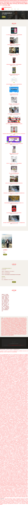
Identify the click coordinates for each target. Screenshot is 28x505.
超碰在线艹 (21, 403)
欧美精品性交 (20, 375)
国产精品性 (15, 354)
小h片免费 (16, 383)
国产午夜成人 (23, 383)
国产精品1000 (25, 438)
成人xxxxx (6, 446)
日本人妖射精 (15, 413)
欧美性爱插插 (11, 374)
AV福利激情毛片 (6, 468)
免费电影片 (8, 401)
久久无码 (6, 466)
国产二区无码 (3, 467)
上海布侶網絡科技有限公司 (7, 268)
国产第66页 (25, 419)
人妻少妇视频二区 (8, 414)
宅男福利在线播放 (20, 443)
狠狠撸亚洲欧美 (22, 359)
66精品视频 (5, 425)
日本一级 (8, 441)
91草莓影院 (18, 374)
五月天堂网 (14, 478)
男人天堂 (4, 436)
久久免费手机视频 (19, 357)
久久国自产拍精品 (8, 395)
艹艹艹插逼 (9, 412)
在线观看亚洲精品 (25, 401)
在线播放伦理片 (18, 499)
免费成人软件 (17, 417)
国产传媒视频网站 (11, 441)
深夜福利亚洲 (7, 455)
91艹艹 (16, 381)
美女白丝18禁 (11, 456)
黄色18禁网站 (8, 418)
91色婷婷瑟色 (11, 397)
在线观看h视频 (12, 356)
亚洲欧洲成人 (9, 373)
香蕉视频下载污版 (25, 444)
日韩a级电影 (24, 447)
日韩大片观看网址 (19, 393)
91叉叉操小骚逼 (14, 455)
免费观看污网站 (15, 441)
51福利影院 (5, 463)
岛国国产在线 (3, 456)
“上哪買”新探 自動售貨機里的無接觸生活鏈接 (14, 74)
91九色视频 (20, 370)
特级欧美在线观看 (9, 381)
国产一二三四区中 (19, 503)
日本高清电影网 (10, 391)
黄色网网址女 (9, 396)
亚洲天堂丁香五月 (21, 416)
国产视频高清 (20, 377)
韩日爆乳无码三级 (5, 382)
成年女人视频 (18, 359)
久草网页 (16, 422)
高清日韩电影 (10, 461)
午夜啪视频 (24, 466)
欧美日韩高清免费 (11, 443)
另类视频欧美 (9, 436)
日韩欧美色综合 (26, 440)
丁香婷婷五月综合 (7, 403)
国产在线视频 (1, 424)
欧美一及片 (20, 460)
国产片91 (23, 400)
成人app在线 (17, 378)
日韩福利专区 (4, 459)
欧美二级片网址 (14, 457)
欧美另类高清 (3, 502)
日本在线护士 (24, 403)
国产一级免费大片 (13, 399)
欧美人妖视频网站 (10, 442)
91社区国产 (8, 355)
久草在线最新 (21, 435)
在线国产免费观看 (24, 501)
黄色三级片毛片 (5, 401)
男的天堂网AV (23, 404)
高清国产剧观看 (4, 414)
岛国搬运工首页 (9, 424)
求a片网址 (16, 392)
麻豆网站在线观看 (25, 415)
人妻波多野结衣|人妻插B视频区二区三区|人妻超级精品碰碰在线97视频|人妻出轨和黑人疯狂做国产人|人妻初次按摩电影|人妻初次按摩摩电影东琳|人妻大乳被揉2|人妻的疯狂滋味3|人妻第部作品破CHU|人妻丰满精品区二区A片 (14, 493)
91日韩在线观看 (7, 467)
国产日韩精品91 (23, 371)
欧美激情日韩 (22, 425)
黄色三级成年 (7, 416)
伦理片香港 (22, 464)
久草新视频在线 (11, 420)
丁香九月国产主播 (5, 464)
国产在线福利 (19, 467)
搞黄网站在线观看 (12, 423)
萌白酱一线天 (14, 445)
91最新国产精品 (22, 397)
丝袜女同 (16, 424)
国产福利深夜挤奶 (3, 500)
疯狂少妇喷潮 (6, 444)
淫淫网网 (2, 400)
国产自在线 (6, 419)
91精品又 (27, 463)
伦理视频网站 (5, 418)
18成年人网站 (6, 391)
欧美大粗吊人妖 (4, 455)
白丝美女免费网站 (23, 360)
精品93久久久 (12, 413)
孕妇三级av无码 (22, 440)
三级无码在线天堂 (10, 439)
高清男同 (11, 477)
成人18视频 (18, 455)
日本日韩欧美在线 (3, 462)
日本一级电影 (13, 422)
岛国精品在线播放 (15, 476)
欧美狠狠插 (23, 421)
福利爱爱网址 (5, 424)
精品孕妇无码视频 (24, 412)
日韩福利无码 (8, 458)
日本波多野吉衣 (5, 422)
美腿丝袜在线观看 (22, 445)
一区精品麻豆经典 (21, 380)
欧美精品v (14, 498)
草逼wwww (23, 455)
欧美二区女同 (8, 459)
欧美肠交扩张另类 (6, 405)
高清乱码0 (12, 395)
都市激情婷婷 (4, 398)
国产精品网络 (9, 466)
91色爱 (11, 446)
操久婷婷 (26, 400)
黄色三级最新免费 (2, 465)
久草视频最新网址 (13, 396)
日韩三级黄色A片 (18, 395)
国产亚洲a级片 (24, 503)
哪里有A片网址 (20, 437)
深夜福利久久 (11, 498)
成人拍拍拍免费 (12, 393)
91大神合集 (8, 393)
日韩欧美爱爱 (11, 401)
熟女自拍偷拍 (4, 420)
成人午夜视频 (1, 418)
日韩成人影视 (16, 375)
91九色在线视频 (2, 439)
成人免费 (26, 418)
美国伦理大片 (21, 354)
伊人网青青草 (25, 398)
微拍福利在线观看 (5, 354)
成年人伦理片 (7, 461)
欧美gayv (23, 372)
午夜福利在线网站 (18, 398)
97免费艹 (18, 422)
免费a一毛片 (2, 405)
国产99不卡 (2, 425)
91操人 (20, 502)
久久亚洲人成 (21, 396)
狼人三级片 (8, 477)
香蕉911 (16, 360)
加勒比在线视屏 (24, 446)
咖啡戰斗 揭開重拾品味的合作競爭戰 (14, 153)
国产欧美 (14, 395)
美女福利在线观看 (16, 464)
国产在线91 (23, 402)
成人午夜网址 (13, 426)
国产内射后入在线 (20, 456)
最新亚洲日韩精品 (11, 405)
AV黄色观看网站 (17, 382)
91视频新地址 (19, 466)
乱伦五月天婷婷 (18, 445)
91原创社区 (19, 418)
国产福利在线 (6, 375)
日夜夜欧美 (16, 400)
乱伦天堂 (16, 463)
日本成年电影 (15, 503)
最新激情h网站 (19, 441)
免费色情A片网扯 (16, 423)
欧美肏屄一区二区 (11, 444)
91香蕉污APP (4, 447)
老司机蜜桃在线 (24, 381)
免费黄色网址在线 (19, 405)
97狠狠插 (21, 444)
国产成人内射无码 (11, 358)
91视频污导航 (24, 443)
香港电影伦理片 (5, 404)
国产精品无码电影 (5, 361)
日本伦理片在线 (6, 439)
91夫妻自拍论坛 (6, 499)
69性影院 (2, 372)
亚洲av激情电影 (17, 414)
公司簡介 (5, 254)
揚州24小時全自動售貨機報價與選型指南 (14, 173)
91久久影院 (10, 375)
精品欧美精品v (7, 457)
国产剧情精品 (20, 358)
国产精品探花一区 (9, 425)
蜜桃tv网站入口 (22, 419)
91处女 (23, 398)
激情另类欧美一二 (15, 440)
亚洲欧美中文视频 (22, 477)
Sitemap (23, 345)
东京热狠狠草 (15, 397)
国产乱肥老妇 (3, 442)
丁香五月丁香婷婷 (23, 463)
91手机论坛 (15, 466)
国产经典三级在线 (2, 403)
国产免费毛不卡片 (3, 466)
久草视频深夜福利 (18, 442)
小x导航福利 (15, 459)
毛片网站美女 (2, 468)
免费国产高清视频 (13, 465)
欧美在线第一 (23, 500)
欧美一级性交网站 (9, 501)
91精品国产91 (7, 398)
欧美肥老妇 (18, 446)
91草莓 (17, 465)
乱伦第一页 (26, 413)
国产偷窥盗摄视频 (23, 361)
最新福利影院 (6, 442)
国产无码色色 (13, 421)
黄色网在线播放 (10, 468)
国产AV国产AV (4, 359)
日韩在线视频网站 (8, 502)
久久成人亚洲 (14, 439)
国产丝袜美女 (25, 374)
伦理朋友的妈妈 (13, 424)
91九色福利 (2, 438)
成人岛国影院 (13, 435)
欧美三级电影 (26, 457)
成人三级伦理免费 (24, 358)
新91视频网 (24, 382)
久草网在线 (18, 381)
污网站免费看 (5, 381)
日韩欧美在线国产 (21, 382)
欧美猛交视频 (1, 377)
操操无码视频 (24, 436)
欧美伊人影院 (2, 396)
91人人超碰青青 (7, 456)
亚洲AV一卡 (4, 423)
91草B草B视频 (6, 376)
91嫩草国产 (6, 465)
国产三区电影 (16, 456)
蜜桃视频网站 (24, 423)
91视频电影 (8, 370)
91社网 (24, 416)
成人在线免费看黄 (20, 436)
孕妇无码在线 (12, 466)
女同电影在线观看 (25, 476)
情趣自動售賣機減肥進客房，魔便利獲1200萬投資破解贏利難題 (14, 84)
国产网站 (1, 394)
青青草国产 (20, 426)
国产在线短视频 (19, 463)
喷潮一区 (6, 426)
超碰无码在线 (7, 443)
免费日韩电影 (13, 375)
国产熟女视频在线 (22, 413)
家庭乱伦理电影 (3, 376)
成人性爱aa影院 (7, 374)
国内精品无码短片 (22, 376)
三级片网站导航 (17, 478)
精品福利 (18, 447)
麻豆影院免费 (17, 462)
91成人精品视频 (8, 362)
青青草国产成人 (13, 372)
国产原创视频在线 (16, 377)
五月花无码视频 (17, 426)
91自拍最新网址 (9, 372)
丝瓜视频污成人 (20, 465)
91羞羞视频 (26, 393)
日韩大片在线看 (18, 396)
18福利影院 (21, 381)
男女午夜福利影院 (22, 457)
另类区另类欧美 (9, 417)
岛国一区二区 (21, 422)
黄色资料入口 (6, 462)
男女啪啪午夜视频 (14, 391)
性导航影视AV (8, 394)
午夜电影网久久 (21, 374)
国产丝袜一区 (23, 377)
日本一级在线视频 (12, 394)
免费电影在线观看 (19, 391)
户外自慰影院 (15, 361)
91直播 (21, 398)
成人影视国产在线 (5, 400)
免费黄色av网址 (14, 446)
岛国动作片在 (24, 422)
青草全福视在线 (4, 394)
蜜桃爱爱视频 (12, 362)
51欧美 (18, 380)
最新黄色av (14, 462)
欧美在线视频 (15, 405)
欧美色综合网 (9, 360)
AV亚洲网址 (26, 402)
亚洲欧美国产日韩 (6, 476)
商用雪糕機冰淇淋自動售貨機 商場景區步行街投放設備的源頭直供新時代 (14, 143)
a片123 (7, 436)
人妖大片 (26, 460)
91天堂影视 (1, 461)
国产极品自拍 (9, 460)
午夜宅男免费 (23, 375)
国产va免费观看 (2, 397)
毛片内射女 (11, 440)
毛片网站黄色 (5, 477)
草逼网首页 (19, 371)
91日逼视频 (7, 445)
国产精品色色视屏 (20, 383)
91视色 (15, 398)
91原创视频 (22, 459)
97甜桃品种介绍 (2, 440)
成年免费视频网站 (18, 399)
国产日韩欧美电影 (16, 379)
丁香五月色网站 (5, 357)
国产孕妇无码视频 (15, 467)
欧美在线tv (20, 446)
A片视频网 (3, 419)
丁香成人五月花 (6, 396)
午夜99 (5, 445)
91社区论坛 (4, 415)
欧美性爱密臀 (3, 444)
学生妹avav (18, 413)
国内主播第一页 (24, 414)
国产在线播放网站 (22, 399)
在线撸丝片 (22, 392)
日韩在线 (12, 373)
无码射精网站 (3, 391)
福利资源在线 (5, 372)
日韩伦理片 (9, 446)
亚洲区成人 (17, 458)
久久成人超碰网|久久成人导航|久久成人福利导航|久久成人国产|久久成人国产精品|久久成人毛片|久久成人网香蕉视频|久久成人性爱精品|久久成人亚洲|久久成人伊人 (14, 486)
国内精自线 (11, 359)
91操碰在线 (25, 359)
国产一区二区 (12, 357)
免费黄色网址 (1, 458)
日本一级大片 (1, 354)
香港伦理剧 (15, 393)
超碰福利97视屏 (19, 461)
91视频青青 (26, 502)
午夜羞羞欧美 (1, 503)
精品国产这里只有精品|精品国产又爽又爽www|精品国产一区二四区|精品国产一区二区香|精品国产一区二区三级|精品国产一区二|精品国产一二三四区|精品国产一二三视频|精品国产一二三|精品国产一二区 (14, 489)
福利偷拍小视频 (5, 355)
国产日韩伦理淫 (14, 477)
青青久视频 (7, 420)
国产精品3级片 (14, 359)
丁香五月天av (9, 463)
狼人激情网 (20, 464)
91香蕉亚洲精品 (17, 421)
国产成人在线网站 (6, 378)
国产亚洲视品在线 (24, 465)
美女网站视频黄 (10, 464)
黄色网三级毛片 (10, 462)
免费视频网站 (4, 457)
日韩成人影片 (20, 404)
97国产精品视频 (11, 380)
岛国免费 (16, 419)
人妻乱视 (3, 378)
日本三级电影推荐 (18, 498)
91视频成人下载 (9, 421)
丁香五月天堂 (11, 355)
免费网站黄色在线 (8, 415)
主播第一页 (22, 405)
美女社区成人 (1, 441)
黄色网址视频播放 (21, 417)
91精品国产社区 (4, 443)
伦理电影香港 (22, 418)
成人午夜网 (21, 379)
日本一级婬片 (15, 357)
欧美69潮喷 (19, 373)
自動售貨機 (13, 345)
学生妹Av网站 (23, 357)
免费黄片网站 (11, 503)
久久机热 (19, 379)
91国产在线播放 (4, 437)
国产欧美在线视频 (5, 360)
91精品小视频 (6, 478)
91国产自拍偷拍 (13, 360)
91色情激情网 (25, 372)
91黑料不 (6, 460)
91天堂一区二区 (21, 447)
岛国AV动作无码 (9, 383)
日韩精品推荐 (25, 435)
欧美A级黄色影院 (15, 434)
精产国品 (23, 437)
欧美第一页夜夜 (4, 362)
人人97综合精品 (13, 419)
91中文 (27, 423)
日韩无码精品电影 (16, 500)
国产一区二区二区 (19, 361)
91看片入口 (22, 461)
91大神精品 (4, 371)
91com (14, 437)
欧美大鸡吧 (21, 455)
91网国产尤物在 (2, 477)
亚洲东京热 (14, 370)
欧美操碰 (10, 457)
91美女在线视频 (15, 380)
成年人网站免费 (22, 438)
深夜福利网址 (9, 400)
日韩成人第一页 (12, 379)
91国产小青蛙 (1, 392)
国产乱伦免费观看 (15, 444)
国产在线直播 (12, 436)
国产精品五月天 (12, 412)
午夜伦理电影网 (4, 395)
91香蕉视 (19, 362)
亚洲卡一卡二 (16, 436)
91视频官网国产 (20, 420)
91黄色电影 (8, 404)
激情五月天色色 (4, 379)
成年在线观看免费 (10, 476)
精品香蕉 (13, 392)
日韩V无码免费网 (12, 502)
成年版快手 (4, 458)
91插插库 (8, 361)
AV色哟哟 (18, 416)
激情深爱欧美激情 (15, 420)
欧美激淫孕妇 (14, 499)
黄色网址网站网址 (24, 456)
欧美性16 (17, 401)
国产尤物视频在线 (14, 461)
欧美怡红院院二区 (8, 371)
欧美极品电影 (8, 379)
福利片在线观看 (7, 358)
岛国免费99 (20, 500)
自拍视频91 (13, 381)
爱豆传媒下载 (1, 464)
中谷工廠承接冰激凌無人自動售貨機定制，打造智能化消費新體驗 (14, 34)
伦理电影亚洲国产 (22, 395)
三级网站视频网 (25, 458)
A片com (13, 464)
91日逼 (21, 466)
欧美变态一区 (14, 355)
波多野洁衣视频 (2, 381)
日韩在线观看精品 (9, 422)
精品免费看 (25, 394)
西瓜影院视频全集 (11, 467)
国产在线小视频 (12, 437)
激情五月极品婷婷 (16, 358)
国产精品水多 (24, 462)
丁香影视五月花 (19, 434)
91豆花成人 (17, 437)
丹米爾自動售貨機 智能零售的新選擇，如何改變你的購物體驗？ (14, 64)
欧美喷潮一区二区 (26, 468)
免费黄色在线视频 (19, 459)
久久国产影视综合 (15, 373)
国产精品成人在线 (22, 394)
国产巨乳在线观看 (14, 376)
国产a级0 (15, 356)
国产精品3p (26, 445)
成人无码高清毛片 (12, 414)
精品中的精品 (7, 380)
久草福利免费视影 (10, 478)
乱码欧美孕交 (18, 403)
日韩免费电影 (23, 393)
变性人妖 (17, 356)
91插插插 (5, 440)
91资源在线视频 (21, 423)
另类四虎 (11, 370)
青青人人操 (2, 499)
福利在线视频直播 (22, 362)
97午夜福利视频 (5, 383)
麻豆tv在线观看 (19, 392)
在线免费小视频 (8, 423)
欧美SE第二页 (8, 440)
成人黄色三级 (23, 502)
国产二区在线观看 (25, 354)
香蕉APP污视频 (6, 412)
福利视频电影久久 (23, 434)
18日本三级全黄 (13, 463)
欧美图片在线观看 (8, 356)
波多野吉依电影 (13, 383)
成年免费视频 (18, 477)
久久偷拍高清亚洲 (12, 415)
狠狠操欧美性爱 (16, 412)
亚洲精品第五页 (21, 415)
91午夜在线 (17, 468)
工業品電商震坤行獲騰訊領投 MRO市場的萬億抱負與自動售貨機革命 (14, 123)
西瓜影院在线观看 (5, 377)
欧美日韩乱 (23, 426)
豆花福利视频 (2, 434)
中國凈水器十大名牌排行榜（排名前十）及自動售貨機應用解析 (14, 163)
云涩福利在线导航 (11, 398)
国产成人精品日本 (25, 439)
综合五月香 (14, 378)
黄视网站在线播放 (16, 402)
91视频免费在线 (14, 468)
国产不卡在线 (17, 370)
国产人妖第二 (5, 397)
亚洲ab (22, 391)
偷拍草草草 (19, 444)
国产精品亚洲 (4, 416)
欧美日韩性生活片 (10, 438)
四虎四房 (11, 458)
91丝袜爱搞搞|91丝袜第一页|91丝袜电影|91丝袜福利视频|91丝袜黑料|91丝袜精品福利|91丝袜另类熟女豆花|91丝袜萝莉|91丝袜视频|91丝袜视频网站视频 (14, 479)
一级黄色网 (25, 397)
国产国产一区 (5, 373)
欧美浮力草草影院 (7, 498)
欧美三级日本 (5, 435)
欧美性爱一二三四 (14, 501)
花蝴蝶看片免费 (19, 360)
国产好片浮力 (16, 394)
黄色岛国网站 (16, 372)
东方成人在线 (9, 399)
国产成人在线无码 (3, 460)
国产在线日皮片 (23, 467)
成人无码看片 (16, 418)
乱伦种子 (18, 354)
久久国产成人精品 (8, 413)
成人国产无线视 (6, 438)
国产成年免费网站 (5, 392)
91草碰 (25, 392)
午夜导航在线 (20, 414)
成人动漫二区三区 (18, 435)
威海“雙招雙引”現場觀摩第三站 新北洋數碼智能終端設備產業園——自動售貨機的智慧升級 (14, 222)
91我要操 (25, 420)
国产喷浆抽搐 (23, 441)
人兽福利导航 (10, 455)
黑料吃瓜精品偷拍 (5, 393)
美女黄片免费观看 (21, 458)
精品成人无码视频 (18, 457)
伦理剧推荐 (21, 439)
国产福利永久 (20, 356)
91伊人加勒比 (20, 421)
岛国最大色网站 (13, 460)
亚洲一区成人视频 (12, 404)
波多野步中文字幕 (22, 442)
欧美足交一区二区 (5, 370)
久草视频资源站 (10, 378)
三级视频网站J (2, 463)
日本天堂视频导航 (24, 370)
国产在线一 (12, 377)
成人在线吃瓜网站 (10, 435)
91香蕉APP (9, 354)
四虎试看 (20, 378)
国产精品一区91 (12, 459)
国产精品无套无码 (18, 438)
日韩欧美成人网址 (22, 498)
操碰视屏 (4, 375)
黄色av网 (2, 422)
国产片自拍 (20, 402)
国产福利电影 (16, 404)
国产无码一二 (18, 419)
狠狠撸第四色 (19, 476)
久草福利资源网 (6, 399)
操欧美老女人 (9, 419)
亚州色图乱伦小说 (25, 396)
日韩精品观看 (18, 397)
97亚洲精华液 (8, 359)
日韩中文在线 (4, 380)
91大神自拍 (3, 358)
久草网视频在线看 (4, 402)
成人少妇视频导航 (25, 391)
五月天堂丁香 (20, 462)
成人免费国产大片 (14, 425)
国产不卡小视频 (14, 416)
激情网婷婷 (23, 460)
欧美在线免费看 (13, 400)
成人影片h (8, 397)
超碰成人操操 (25, 376)
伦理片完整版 (12, 402)
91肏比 (13, 456)
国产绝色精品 (20, 412)
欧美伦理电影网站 (10, 382)
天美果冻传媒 (4, 413)
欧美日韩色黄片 (15, 374)
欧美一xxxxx (19, 372)
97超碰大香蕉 (11, 361)
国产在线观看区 (12, 500)
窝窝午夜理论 (14, 442)
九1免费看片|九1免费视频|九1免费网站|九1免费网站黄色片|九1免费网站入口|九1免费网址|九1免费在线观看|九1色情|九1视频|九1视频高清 (14, 497)
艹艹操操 (13, 382)
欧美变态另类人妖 (19, 501)
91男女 (22, 378)
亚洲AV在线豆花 (14, 458)
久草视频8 (2, 412)
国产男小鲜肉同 (25, 378)
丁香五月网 (25, 405)
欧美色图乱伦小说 (13, 417)
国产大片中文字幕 (20, 400)
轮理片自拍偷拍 (6, 434)
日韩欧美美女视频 (10, 434)
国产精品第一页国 (4, 417)
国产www (4, 461)
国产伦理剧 (14, 438)
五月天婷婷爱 (10, 416)
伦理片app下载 (22, 373)
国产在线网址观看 (18, 425)
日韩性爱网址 (18, 424)
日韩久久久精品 (17, 502)
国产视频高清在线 (10, 392)
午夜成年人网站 (9, 465)
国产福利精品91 (23, 499)
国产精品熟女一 (10, 376)
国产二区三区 (12, 354)
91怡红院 (8, 503)
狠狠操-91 (23, 420)
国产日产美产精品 (25, 417)
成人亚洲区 (14, 401)
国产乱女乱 (3, 446)
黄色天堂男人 (25, 379)
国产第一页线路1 (10, 499)
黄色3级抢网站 (8, 357)
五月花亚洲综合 (11, 403)
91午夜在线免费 (17, 415)
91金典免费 (2, 435)
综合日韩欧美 (16, 371)
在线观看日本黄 (22, 424)
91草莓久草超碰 (3, 374)
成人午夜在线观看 (3, 356)
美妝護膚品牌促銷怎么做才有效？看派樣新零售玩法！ (14, 44)
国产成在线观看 (11, 445)
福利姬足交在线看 (10, 426)
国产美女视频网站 (5, 421)
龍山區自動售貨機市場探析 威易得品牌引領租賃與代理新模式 (14, 212)
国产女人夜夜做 (8, 437)
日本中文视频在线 (18, 439)
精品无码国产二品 (17, 460)
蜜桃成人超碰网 (3, 478)
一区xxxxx (26, 362)
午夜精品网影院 (9, 402)
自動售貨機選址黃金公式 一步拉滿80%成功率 (14, 54)
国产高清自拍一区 (8, 447)
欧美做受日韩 (9, 377)
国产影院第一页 (15, 403)
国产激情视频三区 (16, 443)
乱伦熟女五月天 (16, 362)
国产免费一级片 (23, 355)
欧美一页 (22, 476)
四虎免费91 (18, 376)
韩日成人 (16, 447)
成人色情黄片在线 (20, 401)
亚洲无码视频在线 (12, 418)
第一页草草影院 (13, 447)
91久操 (18, 394)
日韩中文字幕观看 (24, 356)
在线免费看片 (5, 441)
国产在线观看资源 (26, 380)
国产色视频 (18, 440)
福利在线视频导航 (21, 468)
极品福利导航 (26, 464)
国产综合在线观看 (19, 355)
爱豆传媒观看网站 (12, 371)
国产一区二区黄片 (3, 426)
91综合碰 (1, 446)
